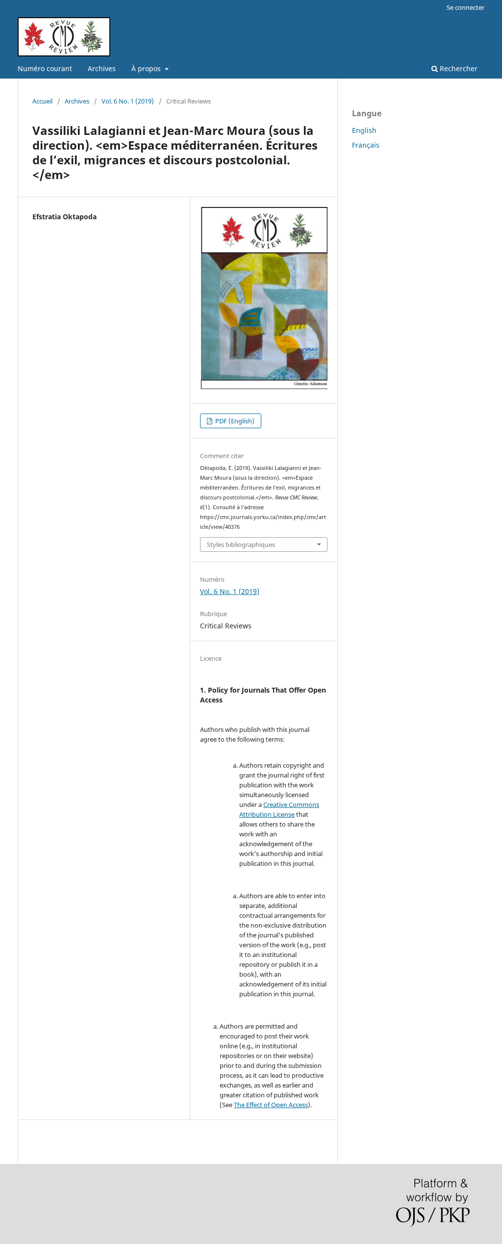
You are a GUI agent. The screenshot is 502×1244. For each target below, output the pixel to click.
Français (365, 145)
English (364, 130)
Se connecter (465, 7)
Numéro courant (45, 68)
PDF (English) (234, 420)
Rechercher (457, 68)
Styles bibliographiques (241, 544)
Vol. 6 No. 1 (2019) (127, 101)
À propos (147, 68)
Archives (102, 68)
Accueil (42, 101)
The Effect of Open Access (271, 1104)
